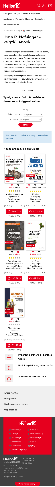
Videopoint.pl (16, 442)
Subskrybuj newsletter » (32, 376)
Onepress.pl (16, 430)
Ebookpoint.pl (35, 438)
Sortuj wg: (13, 119)
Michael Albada (14, 201)
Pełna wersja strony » (27, 484)
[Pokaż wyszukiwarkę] (39, 5)
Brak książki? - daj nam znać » (35, 365)
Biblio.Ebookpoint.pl (19, 450)
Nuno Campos (42, 268)
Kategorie (7, 14)
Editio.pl (14, 434)
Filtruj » (25, 125)
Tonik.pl (20, 477)
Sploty (32, 446)
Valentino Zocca (12, 268)
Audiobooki (8, 19)
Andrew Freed (11, 335)
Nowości (29, 19)
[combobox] (33, 114)
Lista (23, 109)
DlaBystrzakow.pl (37, 434)
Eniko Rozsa (21, 335)
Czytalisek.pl (16, 446)
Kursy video (34, 14)
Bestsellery (40, 19)
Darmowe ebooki (11, 24)
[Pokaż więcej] (27, 90)
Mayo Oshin (31, 268)
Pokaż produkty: (15, 114)
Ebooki (24, 14)
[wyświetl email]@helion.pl (18, 468)
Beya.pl (33, 442)
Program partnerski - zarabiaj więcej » (35, 356)
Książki (17, 14)
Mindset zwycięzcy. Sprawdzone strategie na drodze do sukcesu (36, 199)
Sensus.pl (34, 430)
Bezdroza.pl (16, 438)
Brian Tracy (36, 201)
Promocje (19, 19)
